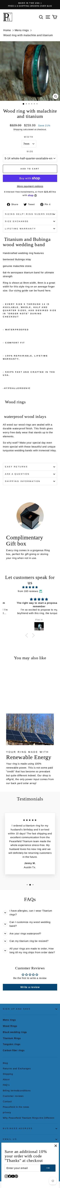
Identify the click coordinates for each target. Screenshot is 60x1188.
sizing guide (21, 290)
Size (30, 151)
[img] (30, 587)
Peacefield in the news (16, 1107)
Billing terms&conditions (17, 1090)
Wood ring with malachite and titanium (28, 35)
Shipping (17, 129)
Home (7, 30)
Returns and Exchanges (17, 1068)
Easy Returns (16, 467)
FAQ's (6, 1085)
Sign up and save (17, 1009)
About (6, 1079)
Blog (5, 1063)
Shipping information (22, 481)
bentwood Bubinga (14, 259)
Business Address (18, 1128)
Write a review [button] (30, 987)
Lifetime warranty (20, 228)
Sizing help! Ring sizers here (29, 214)
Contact (7, 1101)
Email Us (10, 1139)
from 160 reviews (28, 591)
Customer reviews (13, 1096)
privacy (7, 1112)
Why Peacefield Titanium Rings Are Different (28, 1118)
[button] (27, 635)
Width (29, 137)
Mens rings (22, 30)
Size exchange (17, 221)
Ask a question (17, 474)
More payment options (30, 186)
